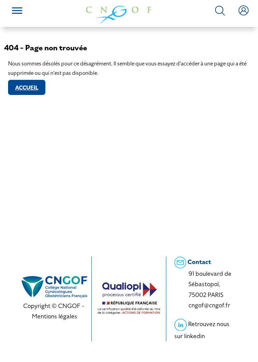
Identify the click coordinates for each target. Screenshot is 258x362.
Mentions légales (54, 316)
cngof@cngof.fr (209, 305)
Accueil (26, 87)
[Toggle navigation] (17, 11)
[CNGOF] (118, 14)
